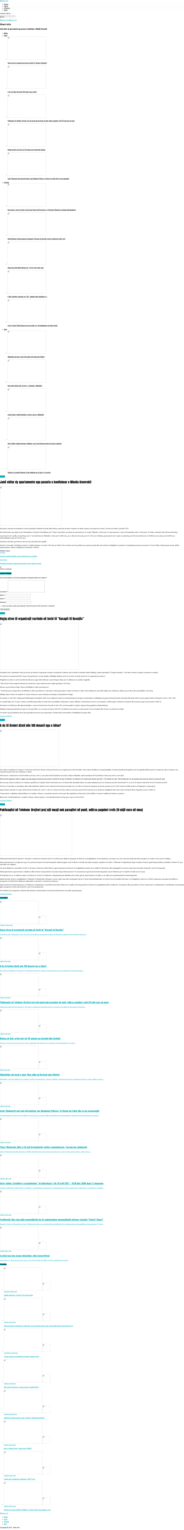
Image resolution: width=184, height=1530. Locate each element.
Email (2, 599)
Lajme (6, 6)
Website (3, 602)
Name (2, 595)
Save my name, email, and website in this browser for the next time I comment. (28, 606)
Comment (3, 592)
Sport (5, 10)
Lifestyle (7, 8)
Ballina (6, 4)
